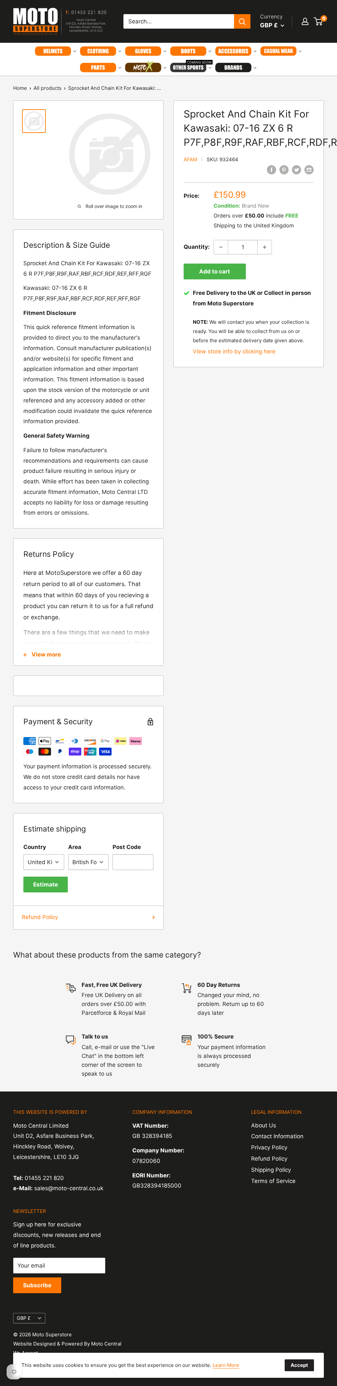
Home (20, 88)
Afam (190, 159)
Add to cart (214, 271)
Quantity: (197, 247)
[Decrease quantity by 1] (221, 247)
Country (34, 847)
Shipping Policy (271, 1170)
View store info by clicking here (234, 351)
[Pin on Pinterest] (284, 170)
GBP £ (24, 1318)
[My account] (305, 21)
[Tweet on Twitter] (296, 170)
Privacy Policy (269, 1147)
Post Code (127, 847)
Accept (299, 1365)
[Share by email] (309, 170)
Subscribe (37, 1285)
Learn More (226, 1365)
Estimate (45, 884)
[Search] (242, 21)
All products (48, 88)
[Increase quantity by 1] (265, 247)
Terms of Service (273, 1181)
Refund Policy (40, 917)
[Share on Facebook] (271, 170)
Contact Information (277, 1136)
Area (74, 847)
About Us (263, 1125)
